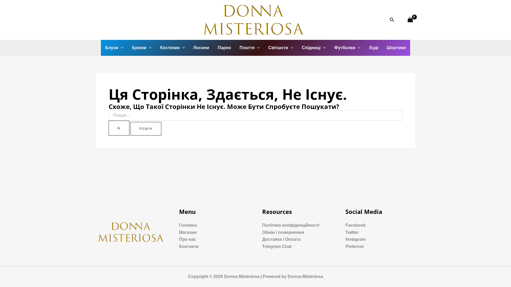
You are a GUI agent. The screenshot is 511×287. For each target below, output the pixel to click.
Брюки (139, 47)
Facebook (355, 225)
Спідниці (311, 47)
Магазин (188, 232)
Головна (188, 225)
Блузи (111, 47)
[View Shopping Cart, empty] (410, 20)
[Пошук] (119, 128)
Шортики (396, 47)
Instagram (355, 239)
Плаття (247, 47)
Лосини (201, 47)
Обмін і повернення (283, 232)
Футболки (344, 47)
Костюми (170, 47)
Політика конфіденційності (290, 225)
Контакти (189, 246)
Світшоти (278, 47)
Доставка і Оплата (281, 239)
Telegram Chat (276, 246)
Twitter (352, 232)
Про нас (187, 239)
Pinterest (354, 246)
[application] (120, 48)
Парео (224, 47)
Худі (373, 47)
